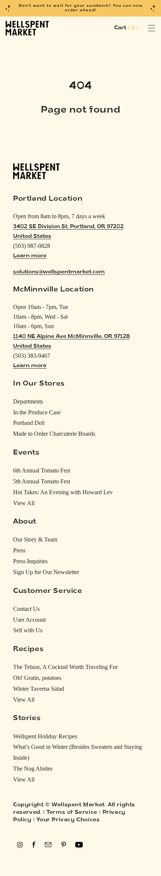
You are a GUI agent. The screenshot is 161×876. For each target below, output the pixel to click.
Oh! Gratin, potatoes (37, 678)
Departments (28, 401)
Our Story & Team (35, 539)
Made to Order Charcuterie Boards (54, 433)
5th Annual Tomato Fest (41, 481)
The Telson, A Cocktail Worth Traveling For (65, 667)
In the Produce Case (37, 412)
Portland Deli (29, 423)
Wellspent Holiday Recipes (45, 736)
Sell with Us (27, 630)
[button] (143, 28)
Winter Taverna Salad (38, 689)
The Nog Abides (32, 768)
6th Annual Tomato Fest (41, 470)
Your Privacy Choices (68, 820)
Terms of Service (71, 812)
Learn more (29, 256)
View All (23, 503)
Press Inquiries (30, 561)
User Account (29, 619)
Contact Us (26, 609)
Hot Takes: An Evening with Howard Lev (63, 492)
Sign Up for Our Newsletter (46, 572)
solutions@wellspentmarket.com (59, 272)
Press (19, 550)
